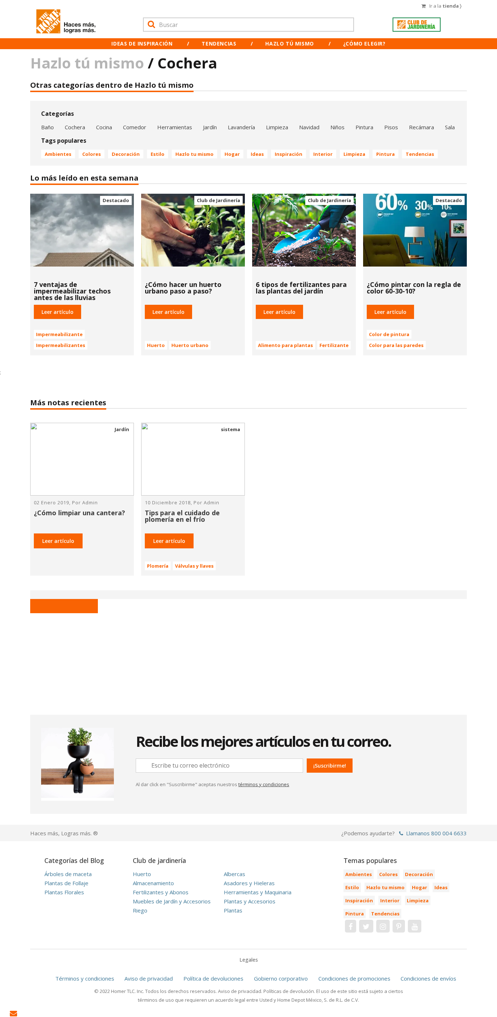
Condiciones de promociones (354, 978)
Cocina (104, 127)
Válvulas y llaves (194, 566)
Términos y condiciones (84, 978)
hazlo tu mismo (194, 154)
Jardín (210, 127)
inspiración (288, 154)
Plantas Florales (64, 892)
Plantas (233, 910)
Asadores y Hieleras (249, 883)
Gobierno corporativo (281, 978)
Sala (450, 127)
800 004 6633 (449, 833)
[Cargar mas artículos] (64, 606)
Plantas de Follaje (66, 883)
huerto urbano (189, 345)
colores (91, 154)
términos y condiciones (263, 784)
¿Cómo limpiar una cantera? (79, 512)
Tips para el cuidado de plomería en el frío (182, 516)
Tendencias (219, 43)
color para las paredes (396, 345)
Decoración (126, 154)
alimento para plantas (285, 345)
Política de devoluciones (213, 978)
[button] (57, 312)
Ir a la (445, 6)
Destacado (116, 200)
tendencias (420, 154)
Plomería (157, 566)
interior (323, 154)
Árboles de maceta (68, 874)
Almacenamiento (153, 883)
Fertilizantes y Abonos (160, 892)
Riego (140, 910)
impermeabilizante (59, 334)
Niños (337, 127)
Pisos (391, 127)
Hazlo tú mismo (289, 43)
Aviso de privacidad (148, 978)
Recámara (421, 127)
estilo (157, 154)
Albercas (234, 874)
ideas (257, 154)
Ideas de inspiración (141, 43)
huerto (156, 345)
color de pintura (389, 334)
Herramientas (174, 127)
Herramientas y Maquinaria (257, 892)
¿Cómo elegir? (364, 43)
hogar (232, 154)
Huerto (142, 874)
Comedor (134, 127)
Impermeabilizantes (60, 345)
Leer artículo (58, 540)
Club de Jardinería (218, 200)
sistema (230, 429)
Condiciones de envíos (428, 978)
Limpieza (277, 127)
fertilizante (334, 345)
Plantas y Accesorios (249, 901)
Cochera (75, 127)
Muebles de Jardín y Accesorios (172, 901)
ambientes (58, 154)
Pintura (364, 127)
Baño (47, 127)
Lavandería (241, 127)
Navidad (309, 127)
